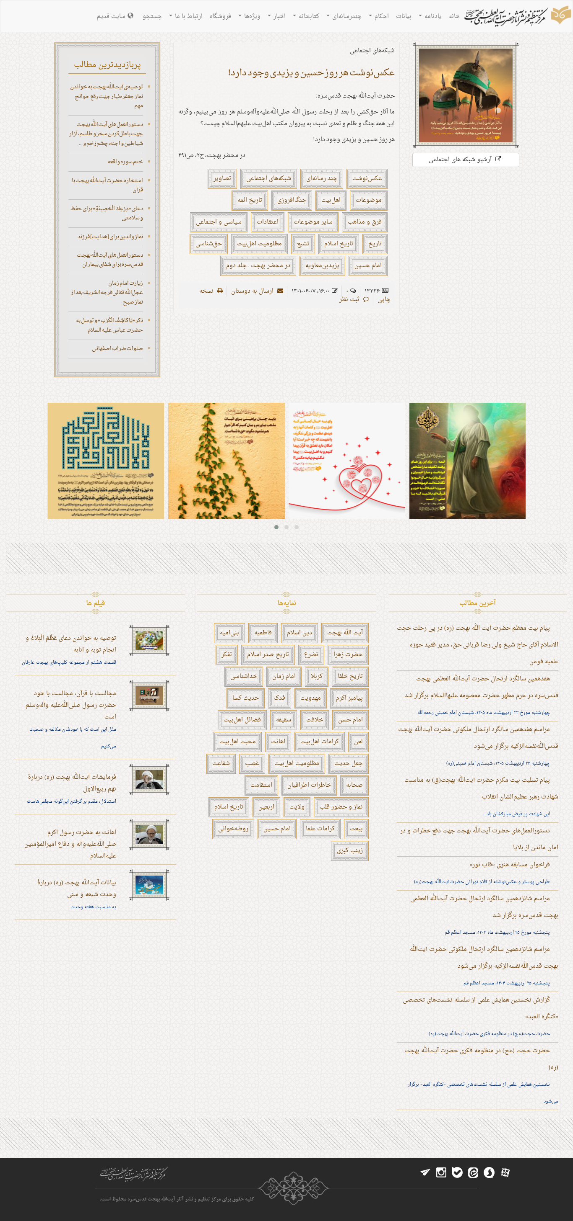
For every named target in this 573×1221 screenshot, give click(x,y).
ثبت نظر (350, 299)
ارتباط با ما (188, 16)
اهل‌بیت (331, 200)
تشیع (303, 244)
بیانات (404, 16)
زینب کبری (350, 850)
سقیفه (283, 720)
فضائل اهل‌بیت (242, 720)
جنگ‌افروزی (291, 200)
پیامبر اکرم (349, 698)
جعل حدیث (348, 763)
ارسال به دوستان (253, 291)
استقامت (261, 785)
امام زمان (284, 676)
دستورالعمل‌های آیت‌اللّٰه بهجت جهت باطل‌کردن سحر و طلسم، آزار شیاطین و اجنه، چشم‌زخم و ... (106, 134)
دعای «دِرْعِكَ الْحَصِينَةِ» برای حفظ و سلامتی (106, 214)
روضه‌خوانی (233, 829)
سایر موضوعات (313, 222)
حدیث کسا (245, 698)
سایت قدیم (111, 16)
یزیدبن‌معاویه (322, 265)
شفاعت (221, 763)
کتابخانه (308, 16)
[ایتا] (473, 1173)
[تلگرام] (425, 1173)
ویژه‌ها (251, 16)
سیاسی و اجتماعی (219, 222)
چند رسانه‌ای (321, 178)
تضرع (311, 654)
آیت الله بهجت (345, 633)
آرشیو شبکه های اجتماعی (461, 159)
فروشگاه (220, 16)
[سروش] (489, 1173)
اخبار (279, 16)
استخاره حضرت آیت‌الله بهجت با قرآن (107, 185)
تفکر (226, 654)
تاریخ (375, 244)
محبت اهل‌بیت (237, 741)
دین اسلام (299, 633)
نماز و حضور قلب (341, 807)
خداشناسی (243, 676)
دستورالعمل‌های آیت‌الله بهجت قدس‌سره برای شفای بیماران (110, 260)
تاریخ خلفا (350, 676)
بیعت (356, 829)
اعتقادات (268, 222)
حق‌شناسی (208, 244)
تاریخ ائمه (249, 200)
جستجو (152, 16)
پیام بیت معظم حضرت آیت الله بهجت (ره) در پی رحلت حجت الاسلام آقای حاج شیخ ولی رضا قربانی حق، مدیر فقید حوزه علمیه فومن (477, 645)
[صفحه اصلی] (517, 17)
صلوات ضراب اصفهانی (117, 348)
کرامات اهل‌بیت (319, 741)
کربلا (317, 676)
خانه (454, 16)
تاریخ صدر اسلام (268, 654)
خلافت (314, 720)
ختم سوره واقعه (125, 162)
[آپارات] (505, 1173)
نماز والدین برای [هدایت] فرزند (110, 237)
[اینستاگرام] (441, 1173)
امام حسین (368, 265)
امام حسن (350, 720)
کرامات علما (320, 829)
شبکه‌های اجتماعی (268, 178)
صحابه (354, 785)
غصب (252, 763)
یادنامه (432, 16)
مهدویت (310, 698)
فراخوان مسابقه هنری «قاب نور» (509, 865)
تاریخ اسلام (338, 244)
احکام (381, 16)
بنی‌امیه (229, 633)
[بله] (457, 1173)
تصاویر (222, 178)
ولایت (297, 807)
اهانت (278, 741)
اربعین (266, 807)
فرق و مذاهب (365, 222)
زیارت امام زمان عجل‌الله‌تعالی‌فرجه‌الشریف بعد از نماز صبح (107, 292)
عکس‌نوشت (367, 178)
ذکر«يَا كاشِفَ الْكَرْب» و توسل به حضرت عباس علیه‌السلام (109, 325)
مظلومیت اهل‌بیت (259, 244)
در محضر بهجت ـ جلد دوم (258, 265)
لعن (358, 741)
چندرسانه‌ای (346, 16)
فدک (279, 698)
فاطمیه (263, 633)
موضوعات (369, 200)
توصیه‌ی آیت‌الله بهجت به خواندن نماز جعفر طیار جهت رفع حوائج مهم (106, 96)
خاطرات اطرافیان (309, 785)
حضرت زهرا (348, 654)
